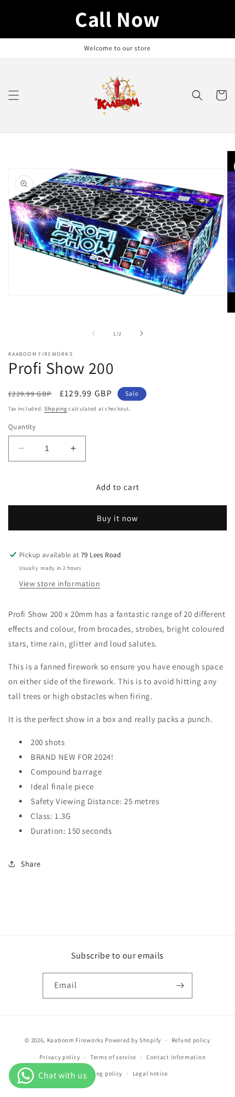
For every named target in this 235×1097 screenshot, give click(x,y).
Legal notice (150, 1073)
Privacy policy (59, 1057)
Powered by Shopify (133, 1040)
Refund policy (191, 1040)
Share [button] (31, 864)
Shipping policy (100, 1073)
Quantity (22, 426)
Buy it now (117, 518)
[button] (14, 95)
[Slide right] (142, 333)
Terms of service (113, 1057)
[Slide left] (93, 333)
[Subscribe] (180, 985)
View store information (59, 583)
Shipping (55, 408)
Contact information (175, 1057)
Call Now (117, 19)
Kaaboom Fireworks (75, 1040)
